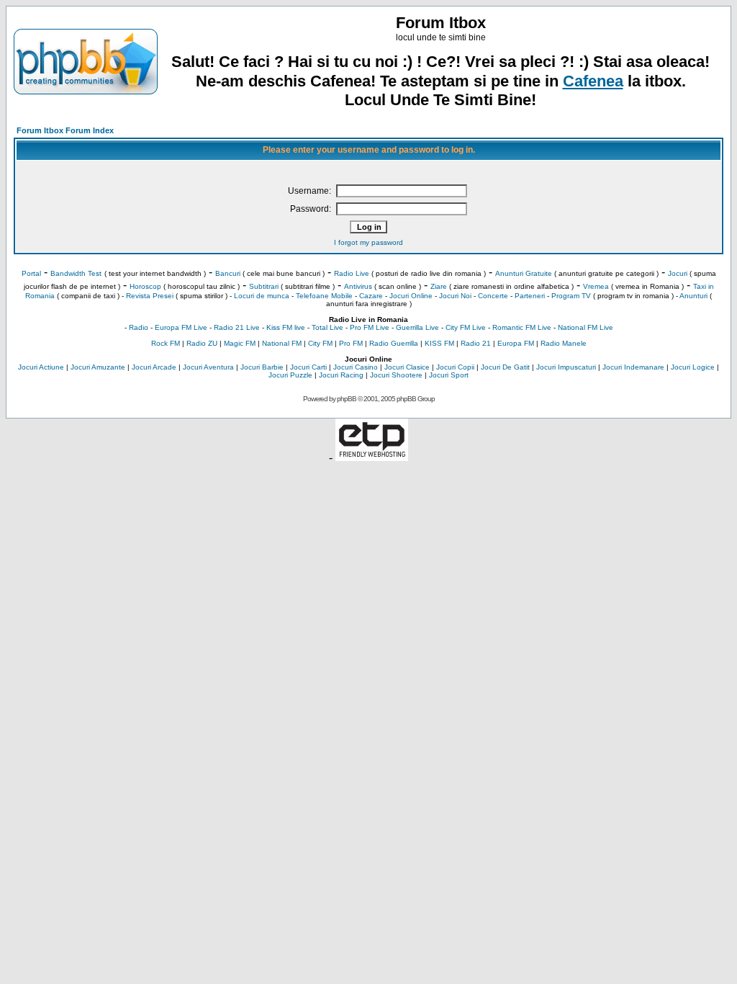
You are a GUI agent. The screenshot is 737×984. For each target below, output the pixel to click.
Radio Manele (564, 343)
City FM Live (466, 327)
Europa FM (515, 343)
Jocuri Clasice (407, 367)
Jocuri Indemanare (633, 367)
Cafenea (593, 81)
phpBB (346, 399)
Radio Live (351, 273)
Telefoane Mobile (324, 296)
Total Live (327, 327)
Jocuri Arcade (154, 367)
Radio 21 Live (237, 327)
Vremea (596, 286)
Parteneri (530, 296)
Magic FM (240, 343)
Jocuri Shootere (396, 375)
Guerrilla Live (417, 327)
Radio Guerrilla (393, 343)
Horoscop (145, 286)
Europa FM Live (181, 327)
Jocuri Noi (455, 296)
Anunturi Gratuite (523, 273)
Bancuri (227, 273)
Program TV (571, 296)
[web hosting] (371, 457)
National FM (282, 343)
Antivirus (358, 286)
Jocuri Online (411, 296)
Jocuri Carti (308, 367)
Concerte (493, 296)
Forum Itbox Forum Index (65, 130)
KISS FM (439, 343)
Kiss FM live (285, 327)
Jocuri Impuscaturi (566, 367)
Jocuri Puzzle (290, 375)
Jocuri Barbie (262, 367)
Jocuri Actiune (41, 367)
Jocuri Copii (455, 367)
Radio (138, 327)
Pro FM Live (369, 327)
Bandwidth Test (75, 273)
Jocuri (677, 273)
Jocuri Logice (693, 367)
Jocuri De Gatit (505, 367)
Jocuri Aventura (208, 367)
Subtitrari (264, 286)
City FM (320, 343)
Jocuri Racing (341, 375)
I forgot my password (368, 242)
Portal (31, 273)
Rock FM (165, 343)
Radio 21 (476, 343)
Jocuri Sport (449, 375)
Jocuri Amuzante (98, 367)
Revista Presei (149, 296)
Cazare (371, 296)
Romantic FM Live (521, 327)
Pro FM (351, 343)
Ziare (438, 286)
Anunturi (693, 296)
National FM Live (585, 327)
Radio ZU (201, 343)
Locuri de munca (261, 296)
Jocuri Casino (355, 367)
